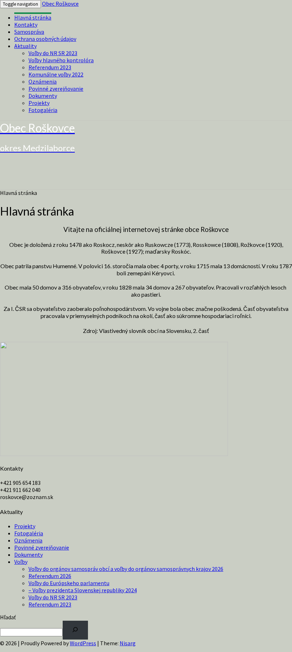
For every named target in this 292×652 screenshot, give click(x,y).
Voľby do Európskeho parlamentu (68, 583)
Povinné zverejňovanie (55, 88)
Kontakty (25, 24)
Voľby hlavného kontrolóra (61, 60)
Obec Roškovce (60, 3)
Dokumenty (42, 95)
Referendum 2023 (49, 67)
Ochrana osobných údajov (45, 38)
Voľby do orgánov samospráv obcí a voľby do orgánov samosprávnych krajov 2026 (125, 568)
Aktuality (25, 45)
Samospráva (29, 31)
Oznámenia (42, 81)
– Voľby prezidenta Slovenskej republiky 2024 (82, 590)
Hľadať (8, 617)
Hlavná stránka (32, 17)
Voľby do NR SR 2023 (52, 53)
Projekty (38, 102)
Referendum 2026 (49, 575)
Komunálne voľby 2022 (55, 74)
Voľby (20, 561)
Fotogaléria (42, 109)
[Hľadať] (75, 630)
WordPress (83, 643)
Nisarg (128, 643)
